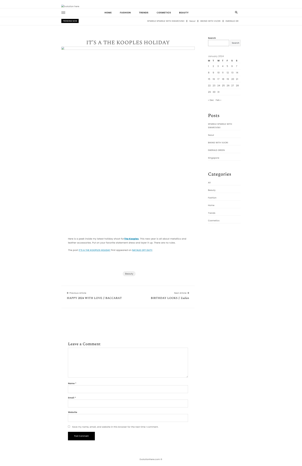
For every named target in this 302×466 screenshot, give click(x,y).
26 (228, 85)
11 (223, 72)
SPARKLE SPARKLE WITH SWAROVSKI (161, 21)
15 (209, 79)
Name (72, 383)
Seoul (187, 21)
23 (214, 85)
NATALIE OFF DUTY (142, 250)
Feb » (218, 100)
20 (232, 79)
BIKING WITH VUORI (205, 21)
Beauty (184, 12)
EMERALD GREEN (229, 21)
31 (218, 92)
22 (209, 85)
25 (223, 85)
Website (72, 412)
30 (214, 92)
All (209, 182)
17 (218, 79)
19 (228, 79)
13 (232, 72)
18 (223, 79)
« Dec (211, 100)
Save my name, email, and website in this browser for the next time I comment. (115, 426)
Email (72, 397)
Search (212, 38)
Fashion (125, 12)
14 (237, 72)
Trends (143, 12)
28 (237, 85)
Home (108, 12)
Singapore (213, 157)
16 (214, 79)
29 (209, 92)
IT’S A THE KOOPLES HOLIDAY (128, 43)
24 (218, 85)
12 (228, 72)
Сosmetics (164, 12)
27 (232, 85)
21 (237, 79)
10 (218, 72)
